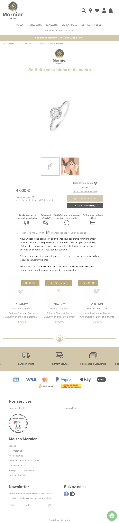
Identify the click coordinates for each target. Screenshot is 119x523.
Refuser (30, 283)
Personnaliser (58, 283)
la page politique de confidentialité (58, 269)
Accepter (88, 283)
